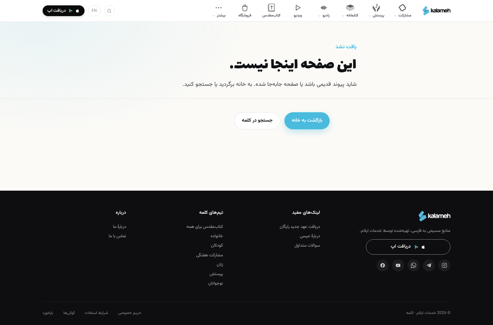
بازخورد (48, 313)
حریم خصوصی (129, 313)
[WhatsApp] (413, 265)
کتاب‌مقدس (271, 15)
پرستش (216, 274)
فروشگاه (244, 15)
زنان (220, 264)
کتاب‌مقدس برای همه (204, 226)
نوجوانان (215, 283)
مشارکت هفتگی (209, 255)
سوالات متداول (307, 245)
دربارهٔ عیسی (310, 236)
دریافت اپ (401, 246)
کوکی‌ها (69, 313)
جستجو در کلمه (257, 120)
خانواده (217, 236)
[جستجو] (109, 10)
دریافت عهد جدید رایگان (300, 226)
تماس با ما (117, 236)
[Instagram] (444, 265)
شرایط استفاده (96, 313)
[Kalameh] (436, 10)
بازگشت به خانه (307, 120)
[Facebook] (383, 265)
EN (94, 11)
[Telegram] (429, 265)
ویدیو (298, 15)
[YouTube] (398, 265)
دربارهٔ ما (119, 226)
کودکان (217, 245)
